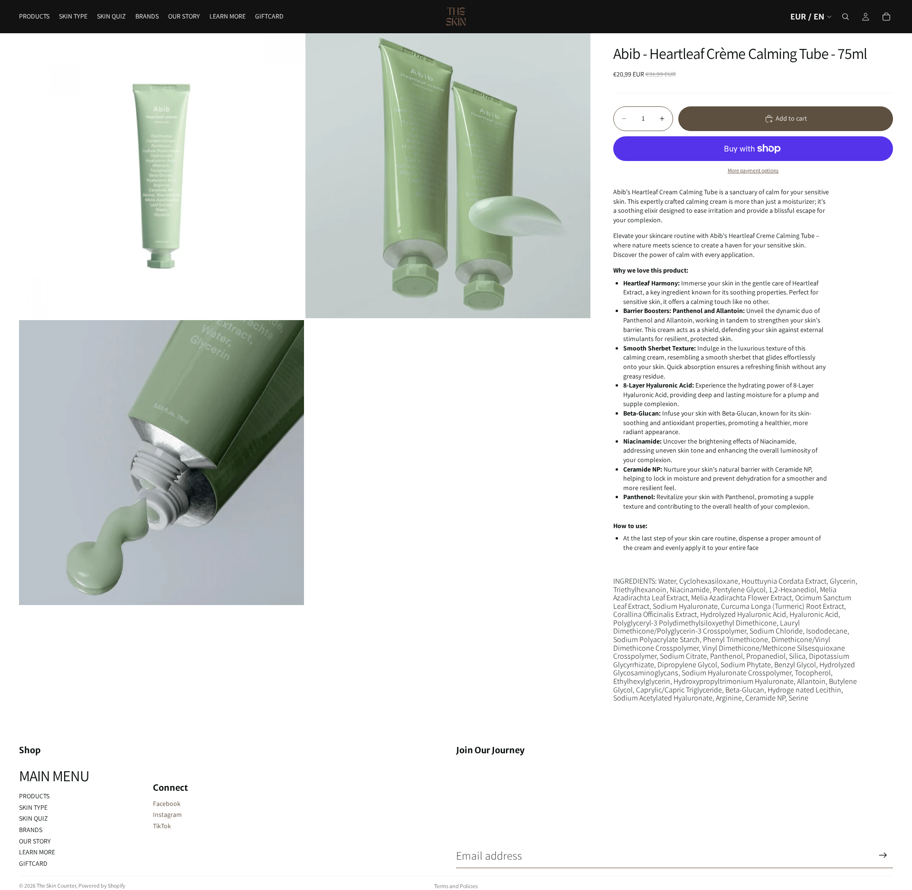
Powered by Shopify (101, 885)
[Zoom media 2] (447, 175)
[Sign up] (883, 855)
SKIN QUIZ (33, 818)
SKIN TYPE (33, 807)
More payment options (753, 170)
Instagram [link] (167, 814)
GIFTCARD (33, 863)
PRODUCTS (34, 796)
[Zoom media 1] (161, 175)
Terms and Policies (456, 886)
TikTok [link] (162, 826)
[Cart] (886, 16)
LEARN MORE (37, 852)
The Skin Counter (56, 885)
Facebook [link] (166, 803)
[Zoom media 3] (161, 462)
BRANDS (30, 829)
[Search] (845, 16)
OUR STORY (35, 841)
